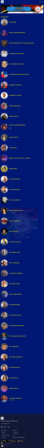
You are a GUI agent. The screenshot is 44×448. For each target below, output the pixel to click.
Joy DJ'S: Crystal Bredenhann (17, 125)
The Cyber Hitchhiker (15, 398)
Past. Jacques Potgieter (16, 273)
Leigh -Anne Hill (13, 137)
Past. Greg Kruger (14, 262)
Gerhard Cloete (13, 116)
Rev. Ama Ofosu (13, 378)
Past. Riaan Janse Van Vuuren (17, 336)
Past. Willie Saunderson (16, 357)
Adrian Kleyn (12, 22)
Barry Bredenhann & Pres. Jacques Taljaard (21, 43)
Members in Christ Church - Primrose (19, 158)
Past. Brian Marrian (14, 200)
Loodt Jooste (13, 147)
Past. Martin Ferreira (15, 315)
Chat (14, 435)
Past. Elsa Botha (13, 231)
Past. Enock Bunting (15, 242)
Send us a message (5, 435)
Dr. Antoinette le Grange (16, 64)
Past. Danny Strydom (15, 221)
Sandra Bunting (13, 388)
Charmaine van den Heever (17, 53)
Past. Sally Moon (14, 346)
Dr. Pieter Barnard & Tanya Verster (19, 74)
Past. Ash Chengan (14, 189)
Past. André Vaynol (14, 179)
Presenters (4, 437)
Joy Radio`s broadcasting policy (19, 437)
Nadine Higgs (13, 168)
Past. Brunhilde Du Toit (16, 210)
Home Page (4, 430)
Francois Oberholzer (15, 106)
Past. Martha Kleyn (14, 304)
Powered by (2, 445)
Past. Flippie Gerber (14, 252)
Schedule (3, 432)
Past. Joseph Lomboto (15, 294)
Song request (15, 432)
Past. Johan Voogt (14, 283)
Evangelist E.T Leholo (15, 95)
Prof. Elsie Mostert (14, 367)
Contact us (15, 430)
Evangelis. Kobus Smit (15, 85)
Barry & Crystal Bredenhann (17, 32)
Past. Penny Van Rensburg (16, 325)
